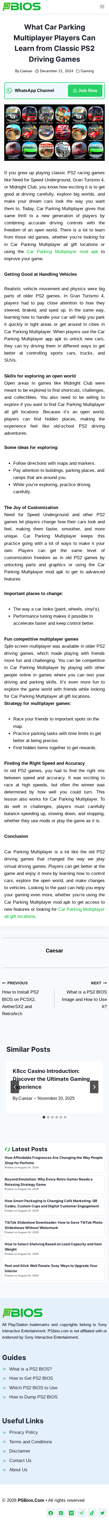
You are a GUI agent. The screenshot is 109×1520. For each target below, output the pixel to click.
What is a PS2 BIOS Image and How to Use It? (84, 995)
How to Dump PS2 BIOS (33, 1397)
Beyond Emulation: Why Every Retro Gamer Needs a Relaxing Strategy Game (49, 1182)
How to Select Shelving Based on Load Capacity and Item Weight (53, 1246)
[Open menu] (102, 6)
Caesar (26, 71)
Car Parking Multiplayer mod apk (62, 251)
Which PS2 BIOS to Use (33, 1387)
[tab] (44, 1117)
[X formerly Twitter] (102, 1512)
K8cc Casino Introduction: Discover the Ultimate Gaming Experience (51, 1079)
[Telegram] (81, 1512)
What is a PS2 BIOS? (30, 1369)
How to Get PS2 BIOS (31, 1378)
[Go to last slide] (15, 1087)
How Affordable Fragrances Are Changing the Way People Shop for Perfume (54, 1160)
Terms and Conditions (30, 1441)
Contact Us (20, 1460)
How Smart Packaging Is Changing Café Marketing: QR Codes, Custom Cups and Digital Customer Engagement (52, 1203)
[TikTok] (92, 1512)
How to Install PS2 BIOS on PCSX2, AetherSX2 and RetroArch (20, 998)
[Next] (94, 1087)
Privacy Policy (23, 1432)
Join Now (87, 90)
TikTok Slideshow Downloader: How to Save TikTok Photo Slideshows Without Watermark (53, 1225)
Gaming (87, 71)
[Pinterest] (61, 1512)
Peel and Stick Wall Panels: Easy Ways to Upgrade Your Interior (51, 1268)
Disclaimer (19, 1451)
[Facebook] (50, 1512)
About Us (18, 1469)
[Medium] (71, 1512)
